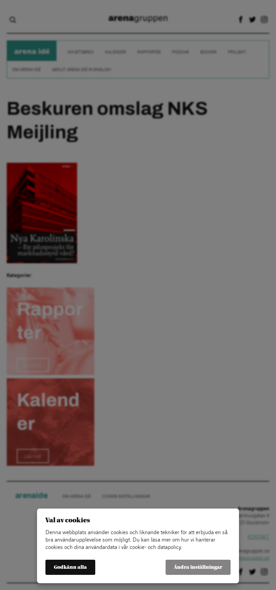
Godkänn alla (70, 567)
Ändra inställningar (198, 567)
